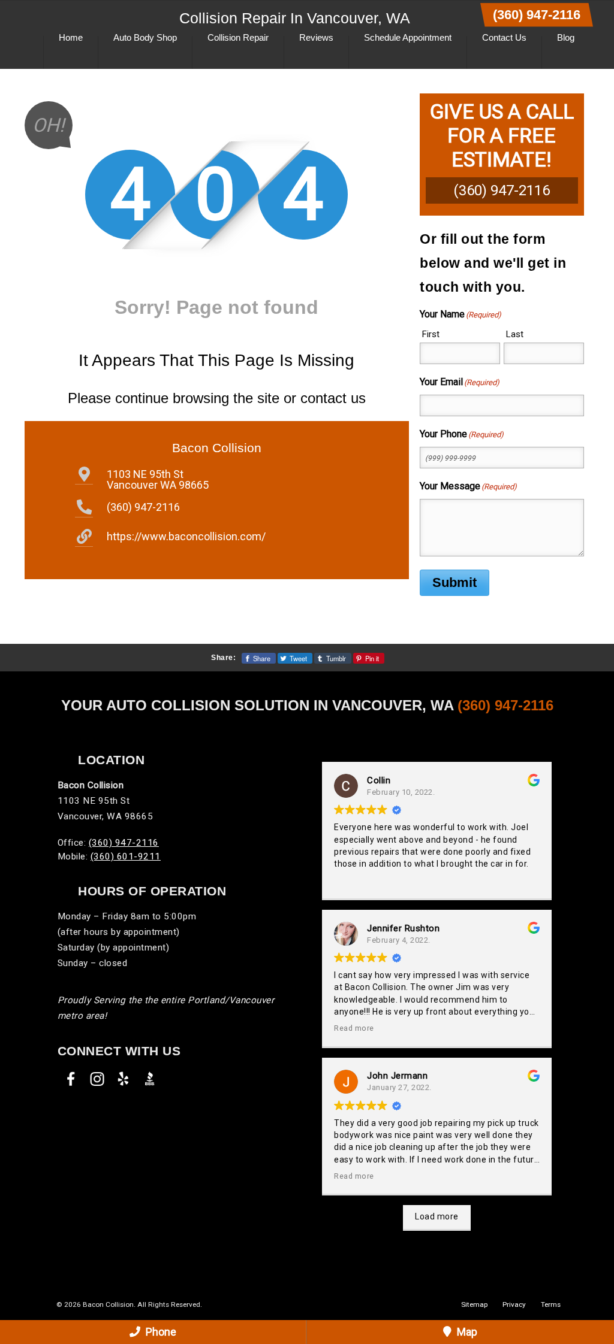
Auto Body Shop (145, 37)
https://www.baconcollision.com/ (186, 536)
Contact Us (504, 37)
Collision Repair (238, 37)
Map (466, 1331)
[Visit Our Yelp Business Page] (123, 1079)
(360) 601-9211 (126, 856)
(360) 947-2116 (536, 14)
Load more (437, 1216)
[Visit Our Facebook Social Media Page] (71, 1079)
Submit (454, 582)
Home (71, 37)
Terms (551, 1304)
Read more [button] (354, 1028)
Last (514, 334)
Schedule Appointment (408, 37)
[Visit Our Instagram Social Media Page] (97, 1079)
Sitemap (474, 1304)
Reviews (316, 37)
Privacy (514, 1304)
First (431, 334)
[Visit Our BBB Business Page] (150, 1079)
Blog (565, 37)
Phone (159, 1331)
